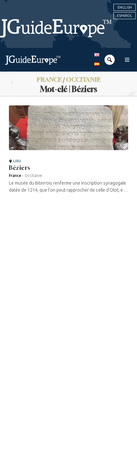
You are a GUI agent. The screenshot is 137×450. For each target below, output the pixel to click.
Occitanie (83, 79)
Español (124, 15)
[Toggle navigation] (127, 60)
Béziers (19, 167)
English (125, 7)
